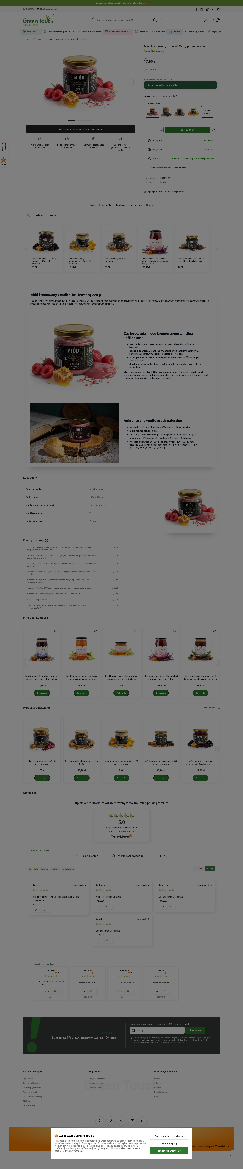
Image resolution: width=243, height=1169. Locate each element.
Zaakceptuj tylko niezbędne (169, 1136)
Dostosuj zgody (169, 1143)
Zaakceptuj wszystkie (169, 1150)
